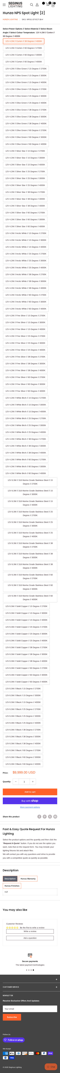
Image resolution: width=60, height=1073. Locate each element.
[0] (47, 5)
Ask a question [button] (30, 938)
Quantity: (7, 781)
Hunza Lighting (10, 19)
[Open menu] (4, 5)
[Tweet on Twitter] (50, 817)
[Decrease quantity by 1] (16, 782)
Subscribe (12, 1017)
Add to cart (30, 792)
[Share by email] (55, 817)
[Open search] (31, 4)
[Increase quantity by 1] (33, 782)
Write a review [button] (30, 931)
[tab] (10, 879)
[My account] (37, 4)
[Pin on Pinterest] (45, 817)
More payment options (30, 807)
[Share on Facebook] (39, 817)
